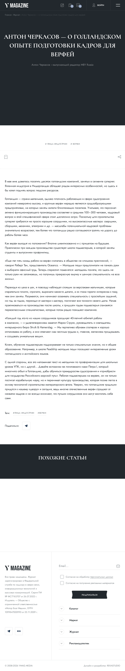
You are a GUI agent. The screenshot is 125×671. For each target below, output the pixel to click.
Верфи (76, 144)
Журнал (16, 14)
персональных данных (101, 576)
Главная (8, 14)
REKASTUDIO (113, 665)
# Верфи (33, 541)
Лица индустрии (57, 144)
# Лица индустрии (16, 541)
